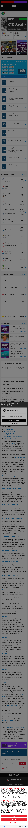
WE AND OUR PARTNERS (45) (8, 800)
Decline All (14, 819)
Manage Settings (14, 822)
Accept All (14, 816)
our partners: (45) (8, 801)
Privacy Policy (3, 826)
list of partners (8, 811)
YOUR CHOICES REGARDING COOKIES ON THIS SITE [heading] (14, 788)
